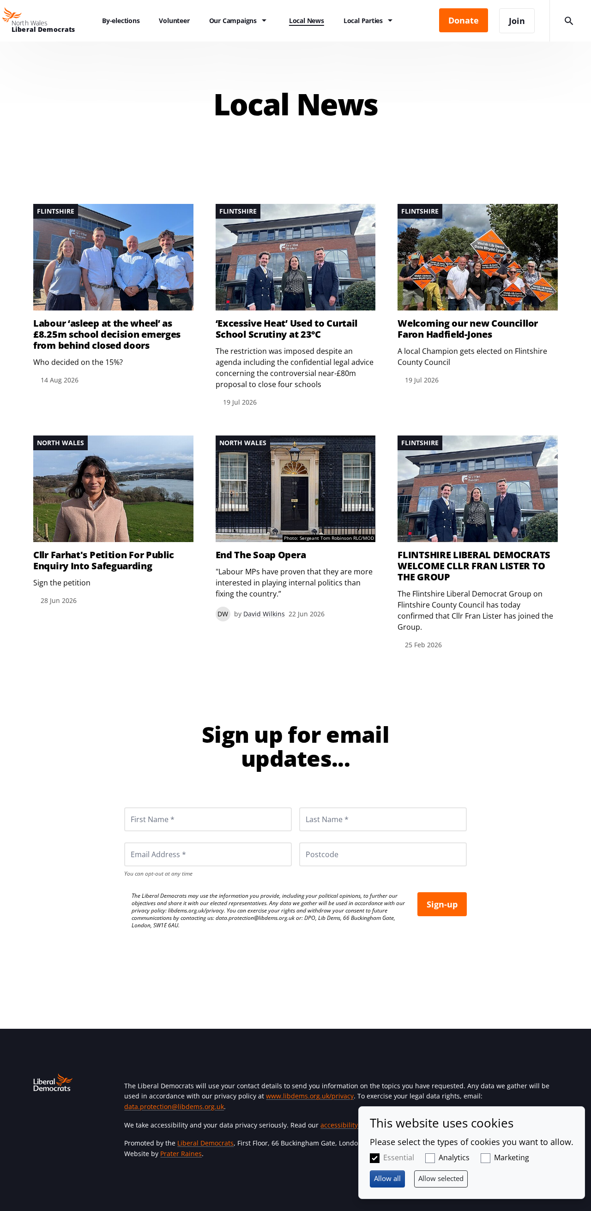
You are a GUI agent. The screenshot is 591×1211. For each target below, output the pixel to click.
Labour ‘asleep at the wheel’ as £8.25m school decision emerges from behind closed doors (107, 334)
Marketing (511, 1157)
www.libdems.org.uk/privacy (310, 1096)
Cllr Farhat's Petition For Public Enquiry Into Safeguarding (103, 560)
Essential (398, 1157)
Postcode (311, 842)
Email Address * (146, 842)
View (113, 295)
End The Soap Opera (261, 555)
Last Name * (316, 807)
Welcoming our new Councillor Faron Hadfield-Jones (468, 329)
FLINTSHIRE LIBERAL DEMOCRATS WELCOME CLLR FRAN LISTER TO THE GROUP (474, 566)
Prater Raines (181, 1153)
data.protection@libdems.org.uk (255, 918)
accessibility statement (355, 1125)
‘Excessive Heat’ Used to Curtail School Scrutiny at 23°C (286, 329)
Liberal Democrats (205, 1143)
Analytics (454, 1157)
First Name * (141, 807)
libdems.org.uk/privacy (196, 910)
